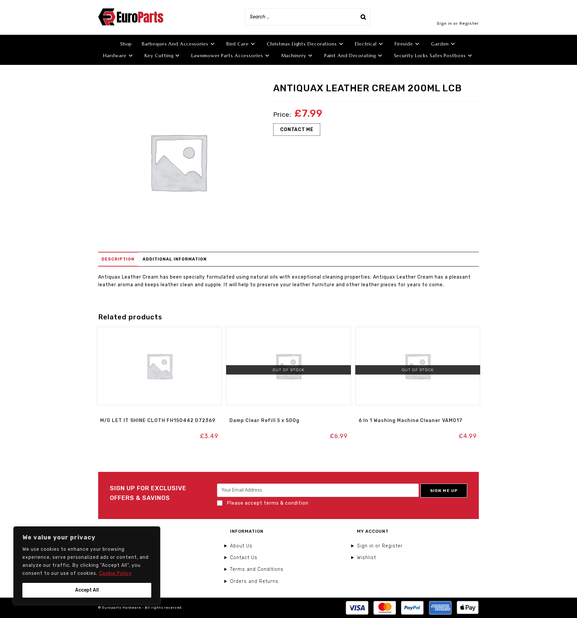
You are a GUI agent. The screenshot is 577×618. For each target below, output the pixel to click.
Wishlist (366, 557)
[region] (86, 565)
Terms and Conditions (256, 569)
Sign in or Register (458, 23)
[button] (159, 334)
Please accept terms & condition (267, 503)
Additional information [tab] (175, 259)
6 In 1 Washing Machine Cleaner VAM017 (410, 420)
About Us (241, 546)
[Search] (363, 17)
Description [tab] (118, 259)
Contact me (296, 129)
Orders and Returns (254, 581)
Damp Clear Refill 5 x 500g (264, 420)
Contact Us (243, 557)
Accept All (87, 590)
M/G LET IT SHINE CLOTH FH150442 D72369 (157, 420)
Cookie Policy (115, 573)
